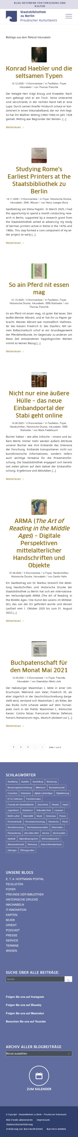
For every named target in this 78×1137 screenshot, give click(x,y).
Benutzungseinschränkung (20, 787)
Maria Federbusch (48, 430)
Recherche (53, 821)
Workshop (32, 844)
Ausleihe (25, 781)
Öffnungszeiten (27, 850)
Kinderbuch (28, 810)
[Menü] (67, 16)
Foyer (63, 83)
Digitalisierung (62, 793)
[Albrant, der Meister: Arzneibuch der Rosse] (39, 271)
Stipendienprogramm (28, 838)
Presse (62, 815)
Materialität (28, 815)
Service (45, 832)
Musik (39, 815)
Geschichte (42, 804)
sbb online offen (31, 832)
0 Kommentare (34, 83)
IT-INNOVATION (16, 910)
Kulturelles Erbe (44, 810)
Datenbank (26, 793)
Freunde (60, 677)
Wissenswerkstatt (16, 844)
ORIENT (11, 925)
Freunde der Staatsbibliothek (21, 804)
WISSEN (11, 950)
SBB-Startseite (53, 303)
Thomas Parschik (48, 87)
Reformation (57, 827)
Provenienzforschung (35, 821)
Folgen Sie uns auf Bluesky (23, 1005)
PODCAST (13, 930)
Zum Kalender (39, 1089)
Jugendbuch (13, 810)
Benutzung (52, 781)
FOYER (11, 889)
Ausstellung (38, 781)
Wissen (34, 202)
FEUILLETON (14, 884)
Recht (65, 821)
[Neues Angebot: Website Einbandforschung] (39, 379)
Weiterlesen (13, 127)
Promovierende (15, 821)
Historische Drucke (60, 199)
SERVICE (12, 940)
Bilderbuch (40, 787)
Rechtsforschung (15, 827)
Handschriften (17, 426)
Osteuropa (51, 815)
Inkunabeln (26, 87)
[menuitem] (40, 5)
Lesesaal (59, 810)
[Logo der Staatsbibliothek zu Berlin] (32, 16)
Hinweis (55, 804)
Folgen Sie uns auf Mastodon (25, 1013)
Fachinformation (33, 798)
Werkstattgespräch (50, 838)
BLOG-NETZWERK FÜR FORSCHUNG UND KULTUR (40, 5)
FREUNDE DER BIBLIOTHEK (25, 894)
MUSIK (10, 920)
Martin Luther (14, 815)
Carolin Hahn (60, 576)
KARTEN (11, 915)
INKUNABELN (15, 904)
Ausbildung (13, 781)
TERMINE (12, 945)
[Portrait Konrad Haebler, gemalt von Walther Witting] (39, 54)
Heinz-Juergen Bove (57, 202)
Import (65, 804)
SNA (26, 202)
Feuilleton (53, 83)
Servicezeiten (59, 832)
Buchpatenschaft (57, 787)
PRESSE (11, 935)
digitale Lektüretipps (43, 793)
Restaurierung (14, 832)
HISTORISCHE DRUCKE (22, 899)
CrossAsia (12, 793)
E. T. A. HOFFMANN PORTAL (25, 879)
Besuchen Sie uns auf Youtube (26, 1021)
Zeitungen (12, 850)
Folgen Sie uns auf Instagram (25, 997)
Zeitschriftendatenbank (51, 844)
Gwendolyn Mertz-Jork (48, 681)
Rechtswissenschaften (37, 827)
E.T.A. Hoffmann (15, 798)
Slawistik (12, 838)
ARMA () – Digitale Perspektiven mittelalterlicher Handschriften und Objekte (39, 543)
